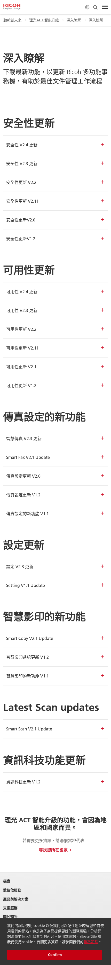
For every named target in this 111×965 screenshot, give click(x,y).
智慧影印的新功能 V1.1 (27, 675)
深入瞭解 (74, 20)
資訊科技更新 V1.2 (23, 781)
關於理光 (10, 917)
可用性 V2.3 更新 (21, 310)
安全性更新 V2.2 (21, 182)
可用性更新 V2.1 (21, 366)
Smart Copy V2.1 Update (29, 638)
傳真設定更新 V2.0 (23, 476)
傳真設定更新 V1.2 (23, 494)
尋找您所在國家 (53, 849)
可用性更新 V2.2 (21, 329)
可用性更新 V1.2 (21, 385)
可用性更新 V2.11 (22, 348)
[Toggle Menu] (105, 7)
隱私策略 (91, 942)
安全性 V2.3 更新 (21, 163)
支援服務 (10, 908)
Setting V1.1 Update (25, 585)
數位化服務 (12, 890)
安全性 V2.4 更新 (21, 144)
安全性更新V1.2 (20, 238)
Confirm (55, 954)
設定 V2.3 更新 (19, 566)
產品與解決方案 (15, 899)
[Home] (12, 7)
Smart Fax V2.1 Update (28, 457)
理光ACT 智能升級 (44, 20)
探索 (6, 881)
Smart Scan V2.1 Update (29, 728)
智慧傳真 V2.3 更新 (24, 438)
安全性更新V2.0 (20, 219)
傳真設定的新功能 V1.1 (27, 513)
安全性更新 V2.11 (22, 201)
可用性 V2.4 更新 (21, 291)
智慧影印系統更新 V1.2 (27, 657)
